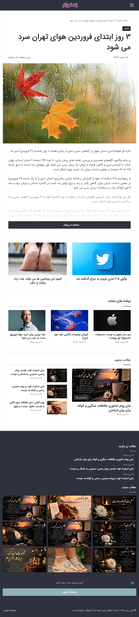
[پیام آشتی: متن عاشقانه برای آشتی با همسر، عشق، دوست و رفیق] (57, 407)
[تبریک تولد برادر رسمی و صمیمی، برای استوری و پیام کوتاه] (24, 560)
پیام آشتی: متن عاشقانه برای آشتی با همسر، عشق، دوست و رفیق (26, 404)
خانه (125, 20)
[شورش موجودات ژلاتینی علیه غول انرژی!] (69, 320)
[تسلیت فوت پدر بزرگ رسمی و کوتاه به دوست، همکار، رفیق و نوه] (24, 534)
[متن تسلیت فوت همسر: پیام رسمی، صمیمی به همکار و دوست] (57, 375)
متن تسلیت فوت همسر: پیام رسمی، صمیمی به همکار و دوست (27, 372)
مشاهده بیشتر (70, 225)
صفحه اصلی (10, 610)
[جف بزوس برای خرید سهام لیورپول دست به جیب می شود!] (26, 320)
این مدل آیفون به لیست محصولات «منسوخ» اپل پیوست (113, 336)
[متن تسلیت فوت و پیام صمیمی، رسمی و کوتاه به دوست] (57, 391)
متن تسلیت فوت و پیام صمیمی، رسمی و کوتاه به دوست (28, 388)
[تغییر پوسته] (4, 7)
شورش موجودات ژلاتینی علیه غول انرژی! (71, 336)
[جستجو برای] (128, 7)
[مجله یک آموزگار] (69, 5)
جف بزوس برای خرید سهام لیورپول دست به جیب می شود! (27, 336)
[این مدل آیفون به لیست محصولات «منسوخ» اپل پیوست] (112, 320)
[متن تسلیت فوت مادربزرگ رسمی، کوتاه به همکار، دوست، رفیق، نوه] (114, 560)
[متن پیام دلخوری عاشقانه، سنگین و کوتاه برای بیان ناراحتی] (24, 508)
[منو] (132, 7)
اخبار (119, 20)
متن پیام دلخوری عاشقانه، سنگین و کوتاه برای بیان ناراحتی (104, 408)
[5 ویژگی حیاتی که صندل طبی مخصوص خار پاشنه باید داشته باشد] (69, 560)
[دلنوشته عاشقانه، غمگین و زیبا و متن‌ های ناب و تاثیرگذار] (69, 534)
